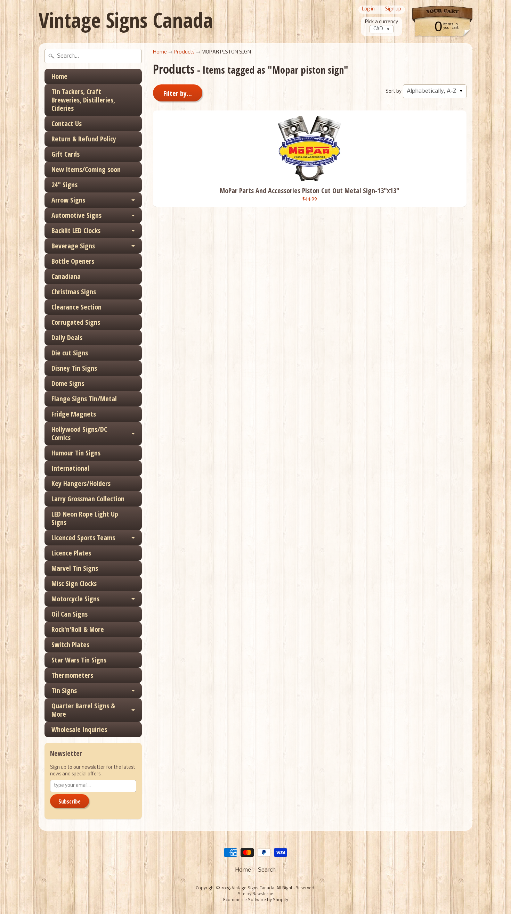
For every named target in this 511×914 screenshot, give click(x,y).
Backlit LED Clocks (75, 230)
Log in (368, 9)
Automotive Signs (76, 215)
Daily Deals (66, 337)
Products (184, 52)
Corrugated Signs (75, 322)
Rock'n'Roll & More (77, 629)
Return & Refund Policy (83, 138)
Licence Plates (71, 553)
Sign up (393, 9)
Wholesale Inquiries (79, 729)
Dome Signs (67, 383)
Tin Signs (64, 690)
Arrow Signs (68, 200)
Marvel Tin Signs (74, 568)
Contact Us (66, 123)
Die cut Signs (69, 352)
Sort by (394, 91)
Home (59, 76)
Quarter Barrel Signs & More (83, 710)
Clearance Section (76, 307)
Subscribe (69, 801)
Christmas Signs (73, 291)
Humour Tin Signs (75, 453)
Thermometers (72, 675)
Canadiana (66, 276)
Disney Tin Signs (74, 368)
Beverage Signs (73, 245)
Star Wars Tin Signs (78, 660)
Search (267, 870)
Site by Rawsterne (255, 894)
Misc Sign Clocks (74, 583)
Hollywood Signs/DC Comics (79, 433)
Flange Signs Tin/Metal (84, 398)
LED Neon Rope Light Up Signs (84, 518)
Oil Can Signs (69, 614)
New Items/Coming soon (86, 169)
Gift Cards (65, 154)
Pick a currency (381, 22)
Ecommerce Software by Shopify (255, 900)
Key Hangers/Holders (81, 483)
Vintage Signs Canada (126, 20)
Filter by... (177, 93)
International (70, 468)
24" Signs (64, 184)
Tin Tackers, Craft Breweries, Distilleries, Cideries (83, 100)
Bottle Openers (72, 261)
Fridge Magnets (73, 414)
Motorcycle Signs (75, 598)
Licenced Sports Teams (83, 537)
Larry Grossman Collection (87, 498)
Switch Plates (70, 644)
